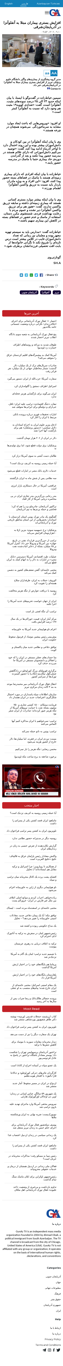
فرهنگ (57, 1293)
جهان (58, 1282)
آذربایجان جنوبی (29, 292)
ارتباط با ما (55, 1328)
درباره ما (56, 1333)
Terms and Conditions (48, 1345)
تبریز (57, 292)
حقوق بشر (56, 1299)
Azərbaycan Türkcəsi (48, 3)
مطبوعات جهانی (53, 1288)
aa (47, 73)
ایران (58, 1310)
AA (54, 73)
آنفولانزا (45, 292)
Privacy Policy (53, 1339)
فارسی (24, 3)
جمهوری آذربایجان (52, 1305)
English (9, 3)
